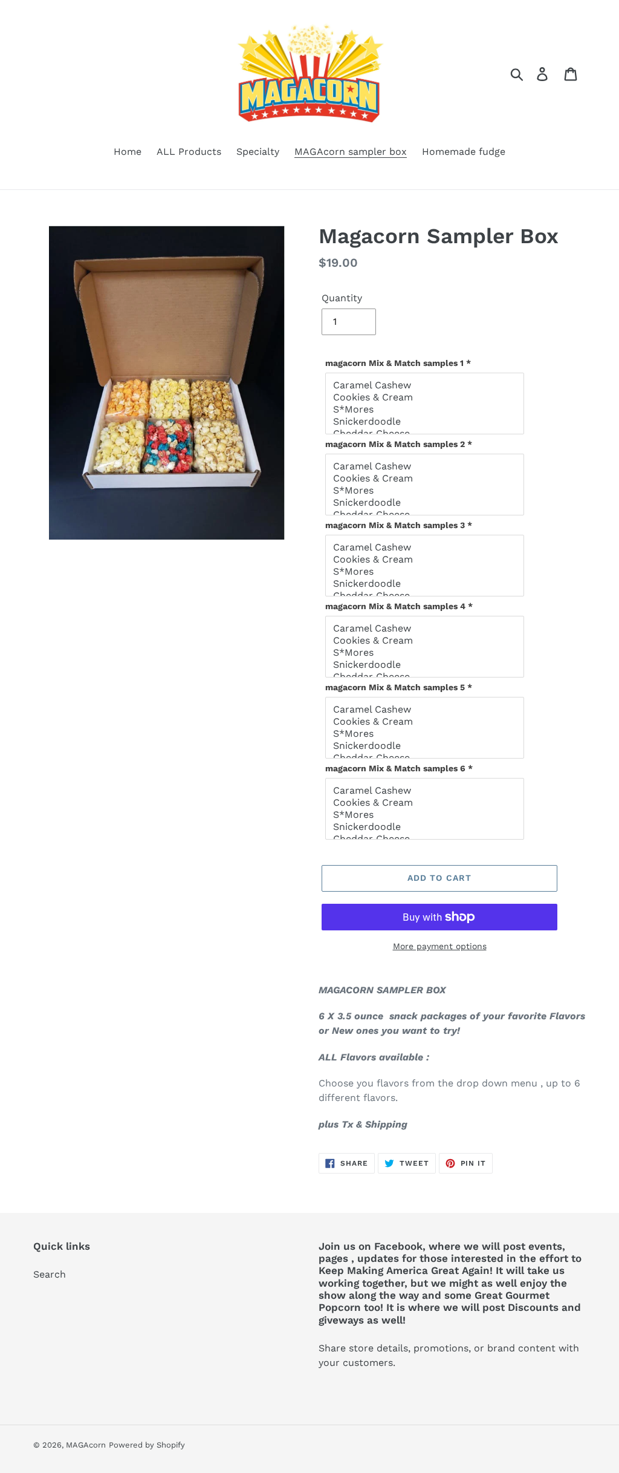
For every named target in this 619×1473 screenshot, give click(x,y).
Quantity (342, 298)
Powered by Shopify (147, 1444)
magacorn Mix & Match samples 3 (398, 525)
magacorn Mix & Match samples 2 (398, 444)
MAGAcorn (86, 1444)
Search (49, 1274)
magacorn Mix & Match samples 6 (399, 768)
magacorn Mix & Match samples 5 (398, 687)
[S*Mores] (426, 409)
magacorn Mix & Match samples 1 (398, 363)
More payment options (440, 946)
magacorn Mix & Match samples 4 (399, 606)
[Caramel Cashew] (426, 385)
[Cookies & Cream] (426, 397)
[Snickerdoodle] (426, 422)
